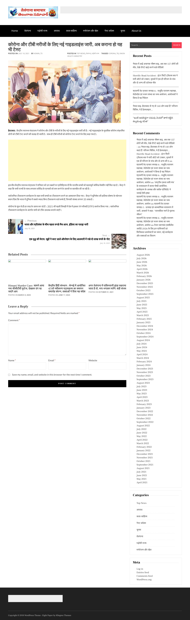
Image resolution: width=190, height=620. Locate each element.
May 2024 (142, 351)
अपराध (57, 30)
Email (51, 360)
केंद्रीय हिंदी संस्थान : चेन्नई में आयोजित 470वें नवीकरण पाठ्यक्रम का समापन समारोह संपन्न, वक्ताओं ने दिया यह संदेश (66, 288)
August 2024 (143, 340)
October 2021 (143, 461)
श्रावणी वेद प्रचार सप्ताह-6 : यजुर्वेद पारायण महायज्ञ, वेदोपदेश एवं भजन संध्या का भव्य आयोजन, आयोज (155, 179)
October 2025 (144, 290)
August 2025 (143, 297)
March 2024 (143, 358)
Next (106, 235)
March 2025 (143, 315)
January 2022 (144, 450)
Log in (140, 569)
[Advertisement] (67, 160)
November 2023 (145, 372)
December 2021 (145, 454)
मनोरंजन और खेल (90, 30)
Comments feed (145, 576)
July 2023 (142, 386)
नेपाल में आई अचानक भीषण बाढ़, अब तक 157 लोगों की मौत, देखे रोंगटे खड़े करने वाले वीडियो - (156, 143)
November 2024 (145, 329)
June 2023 (142, 390)
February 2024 (144, 361)
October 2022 (144, 418)
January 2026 (144, 279)
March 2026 (143, 272)
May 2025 (142, 308)
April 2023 (142, 397)
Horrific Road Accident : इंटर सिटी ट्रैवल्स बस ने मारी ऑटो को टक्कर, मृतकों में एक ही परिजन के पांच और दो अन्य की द (155, 158)
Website (92, 360)
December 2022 (145, 411)
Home (14, 30)
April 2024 (142, 354)
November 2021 (145, 457)
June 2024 (142, 347)
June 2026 (142, 262)
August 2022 (143, 425)
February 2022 (144, 447)
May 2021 (142, 479)
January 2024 (144, 365)
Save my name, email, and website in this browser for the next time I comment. (52, 374)
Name (12, 360)
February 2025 (144, 319)
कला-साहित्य (71, 30)
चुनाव (123, 30)
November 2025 (145, 287)
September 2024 (145, 336)
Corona (112, 53)
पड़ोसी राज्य (42, 30)
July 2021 (141, 471)
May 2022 (142, 436)
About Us (136, 30)
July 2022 (142, 429)
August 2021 (143, 468)
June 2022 (142, 432)
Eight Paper (47, 615)
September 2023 (145, 379)
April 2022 (142, 439)
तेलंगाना (27, 30)
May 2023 (142, 393)
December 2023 (145, 368)
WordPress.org (144, 579)
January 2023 (144, 407)
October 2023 (144, 375)
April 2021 (142, 482)
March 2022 (143, 443)
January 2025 (143, 322)
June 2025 (142, 304)
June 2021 (142, 475)
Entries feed (143, 572)
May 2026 (142, 265)
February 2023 (144, 404)
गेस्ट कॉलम (109, 30)
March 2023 (143, 400)
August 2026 (143, 255)
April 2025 (142, 311)
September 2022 (145, 422)
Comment (14, 320)
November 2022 (145, 415)
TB (117, 53)
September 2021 (145, 464)
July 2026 (142, 258)
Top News (80, 53)
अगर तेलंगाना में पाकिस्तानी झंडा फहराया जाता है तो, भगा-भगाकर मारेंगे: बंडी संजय (107, 287)
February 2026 (144, 276)
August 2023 (143, 383)
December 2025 (145, 283)
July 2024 (141, 343)
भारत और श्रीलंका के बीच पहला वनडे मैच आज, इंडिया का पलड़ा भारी (56, 224)
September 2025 (145, 294)
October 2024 (144, 333)
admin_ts (38, 53)
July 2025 (141, 301)
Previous (30, 220)
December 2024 (145, 326)
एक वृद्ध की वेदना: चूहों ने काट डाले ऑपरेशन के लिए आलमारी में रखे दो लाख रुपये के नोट (69, 239)
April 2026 (142, 269)
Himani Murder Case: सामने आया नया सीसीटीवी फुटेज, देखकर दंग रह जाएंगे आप (26, 288)
